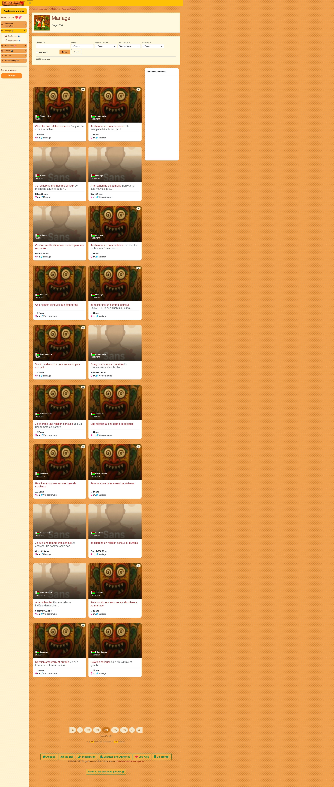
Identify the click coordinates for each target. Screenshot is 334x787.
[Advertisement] (87, 77)
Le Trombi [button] (162, 756)
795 (115, 730)
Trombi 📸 (9, 51)
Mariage (54, 9)
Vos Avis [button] (143, 756)
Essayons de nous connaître (107, 364)
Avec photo (43, 52)
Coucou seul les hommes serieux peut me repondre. (59, 247)
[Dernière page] (139, 730)
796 (124, 730)
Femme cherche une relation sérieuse (112, 483)
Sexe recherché (101, 42)
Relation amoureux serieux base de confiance (55, 485)
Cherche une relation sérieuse (53, 126)
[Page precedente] (80, 730)
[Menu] (30, 3)
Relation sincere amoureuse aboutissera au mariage (114, 604)
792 (88, 730)
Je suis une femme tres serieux (53, 542)
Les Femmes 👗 (14, 36)
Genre (73, 42)
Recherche (40, 42)
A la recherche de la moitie (106, 185)
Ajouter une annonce (14, 11)
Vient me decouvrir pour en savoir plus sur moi (57, 366)
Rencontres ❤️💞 (11, 17)
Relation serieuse (101, 662)
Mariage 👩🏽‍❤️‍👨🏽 (9, 31)
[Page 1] (72, 730)
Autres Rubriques (12, 61)
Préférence (146, 42)
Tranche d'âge (124, 42)
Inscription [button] (88, 756)
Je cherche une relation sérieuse (54, 423)
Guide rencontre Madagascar (130, 761)
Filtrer (64, 52)
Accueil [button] (51, 756)
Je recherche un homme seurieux (110, 304)
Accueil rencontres (40, 9)
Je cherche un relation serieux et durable (114, 542)
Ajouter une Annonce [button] (116, 756)
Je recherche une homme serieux (55, 185)
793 (97, 730)
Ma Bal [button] (68, 756)
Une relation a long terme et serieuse (112, 423)
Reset (76, 52)
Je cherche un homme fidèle (107, 245)
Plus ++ (8, 56)
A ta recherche (44, 602)
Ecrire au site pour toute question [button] (105, 772)
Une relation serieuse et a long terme (56, 304)
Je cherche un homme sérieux (108, 126)
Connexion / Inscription (9, 24)
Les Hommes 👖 (14, 40)
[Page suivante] (132, 730)
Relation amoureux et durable (52, 662)
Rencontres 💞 (10, 46)
